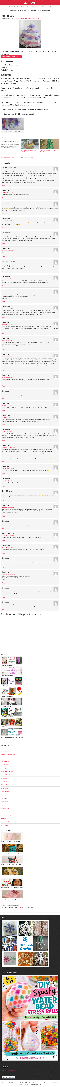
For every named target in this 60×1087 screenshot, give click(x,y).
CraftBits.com (30, 2)
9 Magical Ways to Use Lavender (44, 10)
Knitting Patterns (5, 748)
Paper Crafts (4, 805)
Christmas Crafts (5, 758)
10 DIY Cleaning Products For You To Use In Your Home (12, 737)
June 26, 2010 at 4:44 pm (7, 377)
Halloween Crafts (5, 761)
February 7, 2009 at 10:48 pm (8, 604)
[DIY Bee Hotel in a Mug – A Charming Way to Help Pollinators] (12, 875)
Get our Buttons (31, 1084)
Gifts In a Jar (4, 785)
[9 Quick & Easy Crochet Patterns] (12, 684)
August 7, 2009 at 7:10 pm (7, 493)
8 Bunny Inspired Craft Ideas (7, 665)
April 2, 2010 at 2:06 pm (7, 393)
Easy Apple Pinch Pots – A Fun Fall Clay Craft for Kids (12, 887)
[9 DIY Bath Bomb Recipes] (12, 705)
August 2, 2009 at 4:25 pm (8, 507)
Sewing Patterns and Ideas (8, 754)
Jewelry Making (5, 795)
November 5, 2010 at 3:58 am (8, 308)
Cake (26, 157)
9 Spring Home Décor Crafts (7, 675)
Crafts (20, 907)
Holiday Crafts (5, 791)
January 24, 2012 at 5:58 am (8, 204)
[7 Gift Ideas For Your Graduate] (12, 715)
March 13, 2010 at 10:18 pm (8, 431)
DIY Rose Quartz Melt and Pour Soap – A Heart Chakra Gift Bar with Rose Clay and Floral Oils (20, 899)
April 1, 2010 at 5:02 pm (7, 417)
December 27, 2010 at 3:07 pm (8, 292)
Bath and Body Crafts (6, 774)
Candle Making (5, 781)
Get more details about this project (11, 56)
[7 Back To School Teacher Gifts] (12, 695)
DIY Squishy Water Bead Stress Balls (9, 1061)
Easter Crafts (4, 764)
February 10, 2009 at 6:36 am (8, 560)
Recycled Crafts (5, 808)
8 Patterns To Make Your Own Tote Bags (18, 10)
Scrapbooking (4, 811)
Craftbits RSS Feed (11, 1070)
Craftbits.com (15, 1083)
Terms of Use (42, 1083)
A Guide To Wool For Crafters (33, 7)
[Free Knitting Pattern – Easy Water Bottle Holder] (12, 863)
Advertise (38, 1084)
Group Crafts (4, 788)
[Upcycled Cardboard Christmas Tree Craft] (49, 144)
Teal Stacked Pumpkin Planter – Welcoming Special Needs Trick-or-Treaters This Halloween (20, 853)
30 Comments (35, 18)
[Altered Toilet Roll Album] (11, 143)
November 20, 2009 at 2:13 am (9, 447)
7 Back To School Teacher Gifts (7, 696)
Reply (3, 185)
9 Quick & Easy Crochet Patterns (7, 686)
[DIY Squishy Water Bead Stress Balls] (30, 1060)
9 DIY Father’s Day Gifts (6, 727)
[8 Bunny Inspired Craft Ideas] (12, 664)
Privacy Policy (28, 1083)
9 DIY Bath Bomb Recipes (6, 706)
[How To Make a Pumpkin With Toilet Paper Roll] (30, 144)
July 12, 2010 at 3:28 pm (7, 324)
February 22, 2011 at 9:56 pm (8, 250)
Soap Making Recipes (6, 815)
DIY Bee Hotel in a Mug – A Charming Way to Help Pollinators (13, 876)
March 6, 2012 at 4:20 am (7, 192)
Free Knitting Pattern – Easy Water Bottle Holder (11, 864)
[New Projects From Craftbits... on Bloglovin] (8, 1078)
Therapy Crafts (5, 818)
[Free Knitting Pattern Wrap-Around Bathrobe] (12, 840)
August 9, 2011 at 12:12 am (7, 234)
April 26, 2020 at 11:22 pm (7, 169)
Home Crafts (19, 18)
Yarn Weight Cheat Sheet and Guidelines (17, 7)
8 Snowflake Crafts (32, 10)
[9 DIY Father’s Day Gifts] (12, 725)
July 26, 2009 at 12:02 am (7, 523)
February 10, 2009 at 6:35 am (8, 590)
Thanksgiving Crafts (6, 768)
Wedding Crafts (27, 18)
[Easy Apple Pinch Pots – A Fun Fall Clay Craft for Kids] (12, 886)
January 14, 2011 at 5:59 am (8, 278)
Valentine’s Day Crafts (7, 771)
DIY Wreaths (4, 825)
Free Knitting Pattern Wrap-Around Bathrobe (10, 841)
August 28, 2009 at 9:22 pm (8, 480)
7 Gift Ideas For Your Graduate (7, 716)
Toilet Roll (30, 157)
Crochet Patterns (5, 751)
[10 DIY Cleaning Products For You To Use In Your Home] (12, 736)
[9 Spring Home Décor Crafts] (12, 674)
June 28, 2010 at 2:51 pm (7, 340)
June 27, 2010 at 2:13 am (7, 356)
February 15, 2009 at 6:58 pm (8, 535)
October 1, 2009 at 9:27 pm (8, 468)
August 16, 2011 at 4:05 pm (7, 220)
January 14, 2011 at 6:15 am (7, 263)
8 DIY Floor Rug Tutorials (46, 7)
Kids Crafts (4, 798)
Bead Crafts (4, 778)
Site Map (35, 1083)
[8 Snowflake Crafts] (25, 967)
